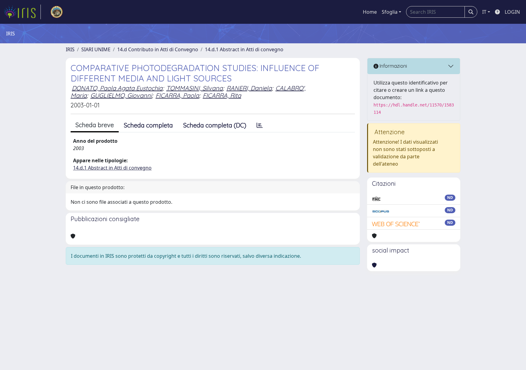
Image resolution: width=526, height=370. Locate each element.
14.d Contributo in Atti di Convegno (157, 49)
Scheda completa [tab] (148, 125)
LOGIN (512, 12)
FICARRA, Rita (222, 95)
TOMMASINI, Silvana (194, 88)
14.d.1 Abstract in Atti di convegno (244, 49)
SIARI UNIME (95, 49)
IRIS (70, 49)
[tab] (259, 125)
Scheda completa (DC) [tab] (214, 125)
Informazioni (392, 66)
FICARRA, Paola (177, 95)
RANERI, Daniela (249, 88)
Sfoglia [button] (390, 12)
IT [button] (484, 12)
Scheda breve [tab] (94, 125)
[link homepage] (22, 12)
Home (370, 12)
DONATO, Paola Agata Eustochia (117, 88)
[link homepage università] (57, 12)
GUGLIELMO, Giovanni (121, 95)
